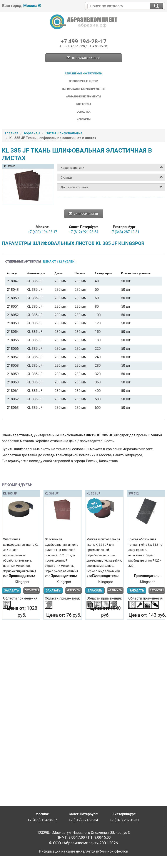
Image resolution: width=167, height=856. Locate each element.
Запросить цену (86, 213)
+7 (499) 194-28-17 (42, 232)
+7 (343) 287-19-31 (124, 232)
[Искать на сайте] (156, 6)
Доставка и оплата (74, 187)
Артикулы (32, 590)
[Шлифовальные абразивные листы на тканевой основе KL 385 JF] (28, 202)
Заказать (11, 590)
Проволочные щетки (83, 81)
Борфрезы (83, 104)
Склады (66, 177)
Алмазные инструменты (83, 96)
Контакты (83, 119)
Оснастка (83, 111)
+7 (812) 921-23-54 (83, 232)
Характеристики (72, 167)
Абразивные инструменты (83, 73)
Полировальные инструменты (83, 88)
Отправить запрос (85, 58)
